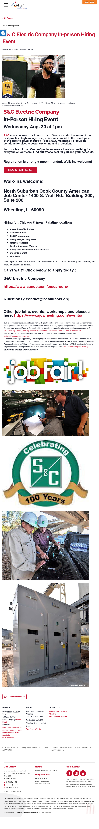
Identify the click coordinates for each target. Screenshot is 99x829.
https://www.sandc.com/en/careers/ (36, 286)
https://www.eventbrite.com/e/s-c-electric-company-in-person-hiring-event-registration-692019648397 (12, 732)
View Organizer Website (58, 716)
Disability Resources (42, 781)
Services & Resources (42, 783)
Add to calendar (14, 696)
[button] (3, 33)
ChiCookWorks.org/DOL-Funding (75, 346)
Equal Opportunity (41, 778)
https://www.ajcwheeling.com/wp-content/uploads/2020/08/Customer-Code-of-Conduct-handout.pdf (42, 330)
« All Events (7, 18)
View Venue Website (33, 729)
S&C (6, 135)
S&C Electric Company (31, 112)
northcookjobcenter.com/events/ (16, 336)
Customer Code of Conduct (13, 791)
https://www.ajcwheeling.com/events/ (48, 315)
